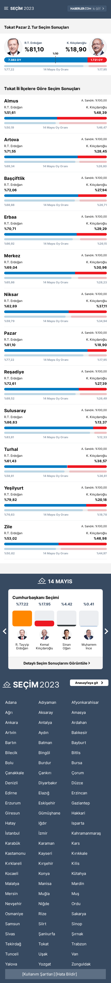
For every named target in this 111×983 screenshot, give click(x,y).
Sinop (77, 923)
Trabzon (79, 943)
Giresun (12, 813)
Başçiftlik (14, 178)
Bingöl (44, 752)
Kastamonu (15, 853)
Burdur (44, 762)
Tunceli (12, 954)
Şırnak (77, 933)
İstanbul (12, 833)
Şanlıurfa (46, 933)
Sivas (10, 933)
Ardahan (79, 722)
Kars (76, 843)
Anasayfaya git (86, 683)
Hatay (10, 823)
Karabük (12, 843)
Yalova (11, 964)
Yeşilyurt (13, 488)
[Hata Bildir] (66, 974)
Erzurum (13, 803)
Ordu (76, 903)
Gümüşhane (49, 813)
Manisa (44, 883)
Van (75, 954)
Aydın (43, 732)
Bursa (77, 762)
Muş (75, 893)
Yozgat (44, 964)
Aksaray (45, 712)
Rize (42, 913)
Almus (11, 100)
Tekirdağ (13, 943)
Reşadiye (14, 371)
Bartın (10, 742)
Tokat (43, 943)
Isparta (78, 823)
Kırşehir (45, 863)
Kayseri (45, 853)
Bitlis (76, 752)
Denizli (11, 782)
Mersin (11, 893)
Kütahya (79, 873)
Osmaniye (14, 913)
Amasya (79, 712)
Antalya (45, 722)
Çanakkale (14, 772)
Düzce (77, 782)
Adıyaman (47, 702)
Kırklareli (13, 863)
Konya (44, 873)
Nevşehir (13, 903)
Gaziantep (81, 803)
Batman (45, 742)
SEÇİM (22, 8)
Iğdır (42, 823)
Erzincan (79, 792)
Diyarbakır (47, 782)
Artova (11, 139)
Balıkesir (79, 732)
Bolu (9, 762)
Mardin (78, 883)
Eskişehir (46, 803)
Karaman (46, 843)
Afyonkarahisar (85, 702)
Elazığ (43, 792)
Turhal (11, 449)
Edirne (11, 792)
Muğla (44, 893)
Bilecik (11, 752)
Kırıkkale (80, 853)
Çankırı (44, 772)
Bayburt (79, 742)
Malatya (12, 883)
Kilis (76, 863)
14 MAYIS (60, 581)
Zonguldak (81, 964)
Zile (8, 526)
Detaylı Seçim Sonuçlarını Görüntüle (55, 663)
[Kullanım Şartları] (38, 974)
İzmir (42, 833)
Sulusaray (15, 410)
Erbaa (10, 217)
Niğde (43, 903)
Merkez (12, 255)
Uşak (42, 954)
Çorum (78, 772)
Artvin (10, 732)
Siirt (42, 923)
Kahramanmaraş (86, 833)
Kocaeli (11, 873)
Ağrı (9, 712)
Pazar (10, 333)
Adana (11, 702)
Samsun (12, 923)
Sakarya (79, 913)
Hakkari (78, 813)
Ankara (11, 722)
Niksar (11, 294)
